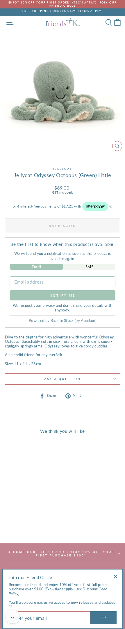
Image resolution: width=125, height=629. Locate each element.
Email (36, 266)
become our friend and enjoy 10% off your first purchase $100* (61, 553)
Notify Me (63, 295)
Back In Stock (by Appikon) (73, 320)
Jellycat (63, 168)
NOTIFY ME (27, 525)
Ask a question (62, 379)
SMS (89, 266)
